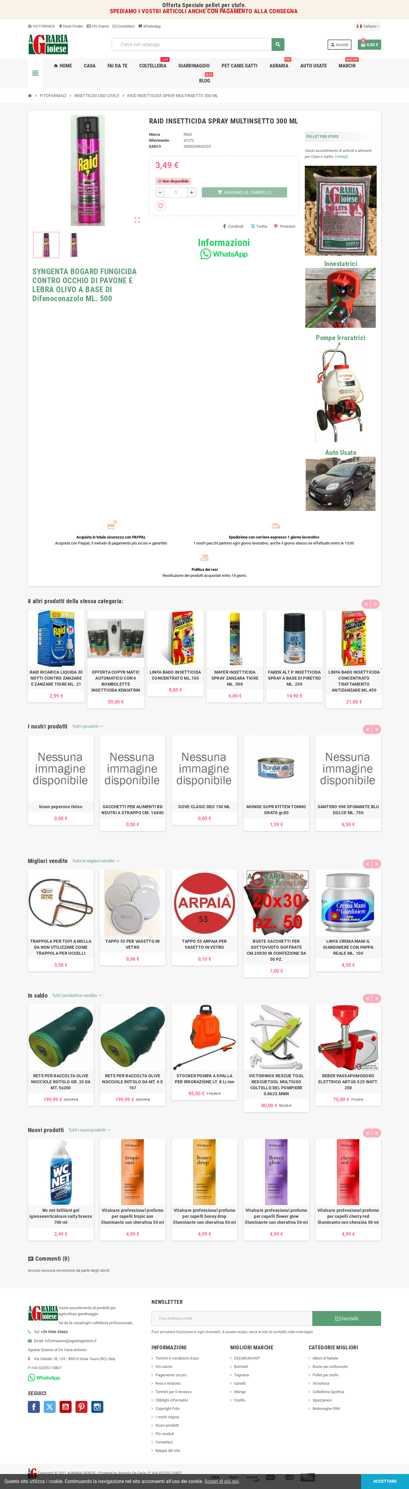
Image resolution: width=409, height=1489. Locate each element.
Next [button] (375, 604)
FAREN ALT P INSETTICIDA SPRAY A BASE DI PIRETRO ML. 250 (294, 678)
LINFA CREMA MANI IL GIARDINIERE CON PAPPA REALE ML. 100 (348, 947)
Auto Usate (341, 453)
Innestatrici (340, 264)
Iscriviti (349, 1318)
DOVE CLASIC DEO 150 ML (204, 806)
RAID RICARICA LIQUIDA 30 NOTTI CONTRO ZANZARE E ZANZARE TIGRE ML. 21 (56, 678)
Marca (154, 134)
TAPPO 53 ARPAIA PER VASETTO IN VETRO (204, 944)
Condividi (235, 226)
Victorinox (321, 1383)
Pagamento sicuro (170, 1375)
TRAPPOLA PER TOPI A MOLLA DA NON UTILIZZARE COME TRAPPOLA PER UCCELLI (61, 947)
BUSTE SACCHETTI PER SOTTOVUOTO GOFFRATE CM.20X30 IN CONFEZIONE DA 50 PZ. (276, 950)
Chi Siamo (100, 26)
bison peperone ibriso (60, 806)
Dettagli (341, 156)
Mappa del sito (167, 1450)
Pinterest (287, 226)
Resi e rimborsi (168, 1383)
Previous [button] (365, 604)
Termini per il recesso (173, 1392)
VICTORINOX (41, 26)
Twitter (50, 1407)
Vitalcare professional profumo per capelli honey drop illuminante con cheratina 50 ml (204, 1216)
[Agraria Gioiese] (48, 44)
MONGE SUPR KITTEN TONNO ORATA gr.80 (276, 809)
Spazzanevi (322, 1400)
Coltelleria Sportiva (328, 1392)
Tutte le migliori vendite (95, 861)
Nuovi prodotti (167, 1425)
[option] (56, 656)
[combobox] (198, 44)
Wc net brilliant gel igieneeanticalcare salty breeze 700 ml (60, 1216)
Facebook (34, 1407)
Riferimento (159, 140)
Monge (240, 1392)
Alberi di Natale (325, 1358)
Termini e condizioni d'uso (177, 1358)
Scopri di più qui (222, 1481)
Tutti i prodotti (87, 726)
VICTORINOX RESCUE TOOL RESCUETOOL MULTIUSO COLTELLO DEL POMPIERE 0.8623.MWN (276, 1084)
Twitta (261, 226)
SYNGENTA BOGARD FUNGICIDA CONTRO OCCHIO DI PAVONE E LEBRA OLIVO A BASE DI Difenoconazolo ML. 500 (84, 285)
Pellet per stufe (325, 1375)
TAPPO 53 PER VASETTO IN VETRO (132, 944)
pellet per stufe (225, 5)
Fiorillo (239, 1400)
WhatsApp (149, 26)
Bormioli (241, 1366)
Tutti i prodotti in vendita (77, 995)
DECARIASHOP (247, 1358)
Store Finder (71, 26)
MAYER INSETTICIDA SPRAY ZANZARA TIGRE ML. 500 (234, 678)
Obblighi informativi (171, 1400)
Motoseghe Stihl (326, 1408)
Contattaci (125, 26)
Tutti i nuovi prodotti (90, 1130)
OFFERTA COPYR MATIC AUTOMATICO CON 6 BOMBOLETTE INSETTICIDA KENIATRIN (115, 681)
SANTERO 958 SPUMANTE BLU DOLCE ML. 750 (348, 809)
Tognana (241, 1375)
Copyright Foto (167, 1408)
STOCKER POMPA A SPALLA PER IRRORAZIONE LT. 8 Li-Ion (204, 1078)
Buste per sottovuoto (330, 1366)
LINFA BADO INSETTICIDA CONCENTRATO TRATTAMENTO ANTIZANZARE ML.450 (354, 681)
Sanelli (240, 1383)
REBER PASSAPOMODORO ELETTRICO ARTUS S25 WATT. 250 (348, 1081)
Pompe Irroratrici (341, 338)
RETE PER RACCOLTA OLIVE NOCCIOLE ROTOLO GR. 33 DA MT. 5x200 (61, 1081)
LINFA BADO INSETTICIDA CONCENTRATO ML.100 (175, 675)
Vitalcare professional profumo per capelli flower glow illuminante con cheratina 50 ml (276, 1216)
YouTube (66, 1407)
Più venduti (164, 1433)
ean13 (155, 146)
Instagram (97, 1407)
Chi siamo (163, 1366)
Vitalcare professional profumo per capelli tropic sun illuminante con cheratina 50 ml (132, 1216)
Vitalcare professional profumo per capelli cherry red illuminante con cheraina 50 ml (348, 1216)
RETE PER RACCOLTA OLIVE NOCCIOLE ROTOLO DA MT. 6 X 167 (132, 1081)
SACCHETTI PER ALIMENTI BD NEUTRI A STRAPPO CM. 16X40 (132, 809)
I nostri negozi (167, 1417)
